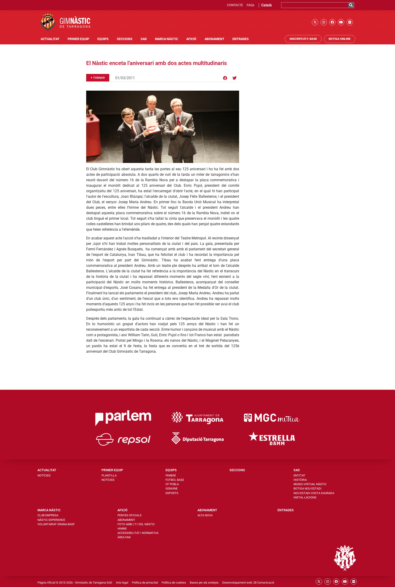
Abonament (214, 39)
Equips (103, 39)
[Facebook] (332, 22)
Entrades (240, 39)
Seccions (124, 39)
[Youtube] (341, 22)
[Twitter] (234, 78)
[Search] (351, 5)
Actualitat (50, 39)
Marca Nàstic (166, 39)
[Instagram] (323, 22)
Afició (191, 39)
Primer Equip (78, 39)
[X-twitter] (315, 22)
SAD (144, 39)
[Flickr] (350, 22)
